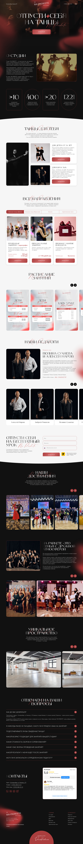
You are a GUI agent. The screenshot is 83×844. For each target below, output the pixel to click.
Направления (52, 816)
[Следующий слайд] (75, 285)
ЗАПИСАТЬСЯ (71, 812)
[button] (41, 31)
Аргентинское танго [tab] (67, 212)
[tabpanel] (41, 242)
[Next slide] (75, 575)
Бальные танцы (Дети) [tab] (15, 212)
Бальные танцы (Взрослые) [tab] (32, 212)
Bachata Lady (52, 822)
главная (51, 812)
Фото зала (70, 820)
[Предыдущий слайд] (71, 285)
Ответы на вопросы (72, 822)
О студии (51, 814)
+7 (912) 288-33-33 (68, 4)
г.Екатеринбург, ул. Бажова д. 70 (18, 782)
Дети (50, 818)
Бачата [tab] (50, 212)
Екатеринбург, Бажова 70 (11, 4)
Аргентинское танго (53, 824)
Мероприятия (71, 818)
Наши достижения (72, 816)
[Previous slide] (71, 575)
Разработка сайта (41, 835)
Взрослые (51, 820)
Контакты (70, 824)
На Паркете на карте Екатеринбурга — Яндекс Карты (60, 798)
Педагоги (70, 814)
